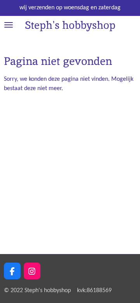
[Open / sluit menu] (8, 25)
